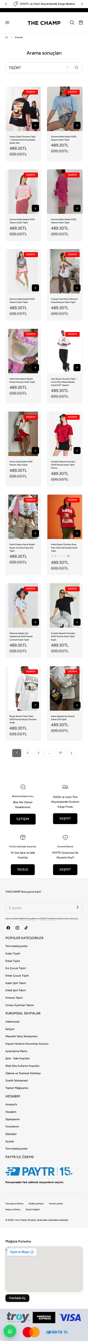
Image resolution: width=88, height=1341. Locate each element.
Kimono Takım (14, 997)
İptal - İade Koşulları (17, 1058)
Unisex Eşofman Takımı (19, 1005)
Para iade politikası (14, 1203)
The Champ (21, 1220)
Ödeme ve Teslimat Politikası (23, 1073)
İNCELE (22, 869)
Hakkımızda (12, 1021)
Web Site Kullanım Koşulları (22, 1065)
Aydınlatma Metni (16, 1051)
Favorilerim (12, 1126)
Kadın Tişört (12, 953)
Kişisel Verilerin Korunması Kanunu (27, 1043)
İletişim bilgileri (32, 1209)
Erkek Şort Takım (15, 990)
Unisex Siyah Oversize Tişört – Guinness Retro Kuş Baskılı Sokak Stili (22, 139)
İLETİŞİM (22, 819)
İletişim (9, 1029)
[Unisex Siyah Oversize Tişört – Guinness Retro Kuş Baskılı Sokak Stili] (23, 109)
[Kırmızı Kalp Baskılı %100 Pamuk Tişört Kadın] (23, 434)
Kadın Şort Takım (15, 983)
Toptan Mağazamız (16, 1088)
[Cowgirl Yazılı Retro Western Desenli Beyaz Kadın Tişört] (65, 271)
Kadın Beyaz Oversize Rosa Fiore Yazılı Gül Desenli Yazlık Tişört (64, 547)
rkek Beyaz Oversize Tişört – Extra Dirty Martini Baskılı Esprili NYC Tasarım (64, 382)
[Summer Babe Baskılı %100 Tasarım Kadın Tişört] (65, 109)
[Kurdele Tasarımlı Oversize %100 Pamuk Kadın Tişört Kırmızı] (65, 434)
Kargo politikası (13, 1209)
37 (60, 752)
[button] (7, 22)
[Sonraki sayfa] (71, 753)
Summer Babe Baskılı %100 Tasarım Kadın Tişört (63, 138)
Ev (6, 37)
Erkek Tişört (12, 961)
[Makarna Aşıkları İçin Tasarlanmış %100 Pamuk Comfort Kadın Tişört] (23, 605)
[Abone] (77, 907)
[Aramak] (77, 67)
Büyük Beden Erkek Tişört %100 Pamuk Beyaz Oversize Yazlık (23, 719)
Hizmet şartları (56, 1203)
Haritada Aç (17, 1298)
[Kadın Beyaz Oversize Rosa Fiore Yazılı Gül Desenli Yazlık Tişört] (65, 517)
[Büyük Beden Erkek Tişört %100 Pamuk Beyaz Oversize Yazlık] (23, 688)
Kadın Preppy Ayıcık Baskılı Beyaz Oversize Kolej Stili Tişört (22, 547)
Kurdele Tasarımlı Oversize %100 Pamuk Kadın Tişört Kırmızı (63, 464)
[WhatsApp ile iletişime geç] (10, 1331)
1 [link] (16, 752)
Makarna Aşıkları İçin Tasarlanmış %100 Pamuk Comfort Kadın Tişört (21, 636)
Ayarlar (9, 1141)
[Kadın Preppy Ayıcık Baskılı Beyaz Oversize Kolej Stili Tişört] (23, 517)
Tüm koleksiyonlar (16, 946)
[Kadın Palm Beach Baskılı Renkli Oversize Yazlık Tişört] (23, 351)
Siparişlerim (12, 1119)
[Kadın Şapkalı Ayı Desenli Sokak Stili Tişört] (65, 688)
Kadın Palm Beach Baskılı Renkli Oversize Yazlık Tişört (22, 380)
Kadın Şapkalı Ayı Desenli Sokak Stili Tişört (62, 718)
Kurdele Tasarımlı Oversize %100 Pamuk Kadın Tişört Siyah (63, 636)
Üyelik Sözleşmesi (16, 1080)
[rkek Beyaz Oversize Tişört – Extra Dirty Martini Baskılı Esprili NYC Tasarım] (65, 351)
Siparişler (11, 1134)
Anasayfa (11, 1104)
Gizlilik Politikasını (48, 918)
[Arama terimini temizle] (67, 67)
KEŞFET (65, 818)
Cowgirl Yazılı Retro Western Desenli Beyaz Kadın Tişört (64, 300)
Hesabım (10, 1111)
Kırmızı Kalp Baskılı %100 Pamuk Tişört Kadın (20, 463)
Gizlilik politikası (36, 1203)
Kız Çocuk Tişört (15, 968)
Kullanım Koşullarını (28, 918)
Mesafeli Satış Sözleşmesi (21, 1036)
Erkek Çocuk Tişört (17, 975)
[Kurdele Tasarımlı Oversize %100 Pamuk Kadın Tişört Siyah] (65, 605)
